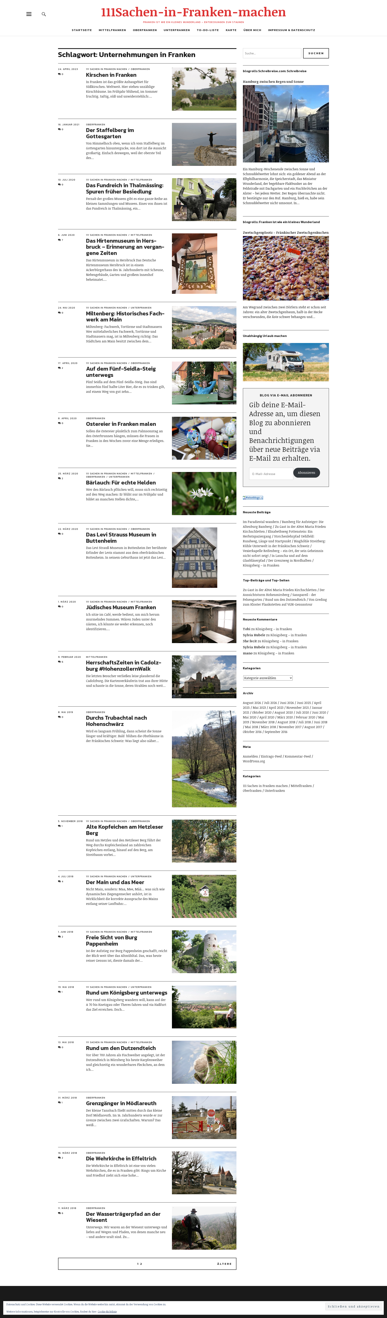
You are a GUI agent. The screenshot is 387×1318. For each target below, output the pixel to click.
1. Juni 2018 (65, 932)
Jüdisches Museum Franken (121, 607)
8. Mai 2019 (65, 712)
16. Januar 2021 (68, 124)
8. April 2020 (67, 418)
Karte (231, 30)
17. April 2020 (68, 363)
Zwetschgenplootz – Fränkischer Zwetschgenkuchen (286, 232)
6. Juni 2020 (66, 235)
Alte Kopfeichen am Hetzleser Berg (124, 829)
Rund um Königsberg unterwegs (126, 992)
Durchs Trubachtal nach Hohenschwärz (116, 720)
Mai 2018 (251, 727)
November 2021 (297, 707)
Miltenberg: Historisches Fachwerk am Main (125, 316)
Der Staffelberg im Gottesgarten (110, 133)
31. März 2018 (67, 1098)
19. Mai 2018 (66, 987)
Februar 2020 (305, 717)
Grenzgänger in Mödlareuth (121, 1103)
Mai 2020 (249, 717)
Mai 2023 (259, 707)
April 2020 (266, 717)
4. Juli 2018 (66, 876)
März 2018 (268, 727)
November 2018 (263, 722)
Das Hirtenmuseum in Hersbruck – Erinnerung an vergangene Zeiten (125, 246)
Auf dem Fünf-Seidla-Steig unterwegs (121, 371)
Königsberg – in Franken (261, 565)
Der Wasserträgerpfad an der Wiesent (123, 1217)
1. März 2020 (67, 602)
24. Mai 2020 (66, 308)
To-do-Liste (208, 30)
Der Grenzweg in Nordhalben (289, 560)
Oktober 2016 (252, 732)
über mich (252, 30)
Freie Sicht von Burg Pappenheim (111, 940)
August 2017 (313, 727)
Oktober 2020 (262, 712)
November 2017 (290, 727)
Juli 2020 (302, 712)
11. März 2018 (67, 1208)
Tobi (246, 629)
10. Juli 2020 (66, 180)
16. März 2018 (67, 1153)
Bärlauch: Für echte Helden (121, 482)
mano (248, 653)
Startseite (82, 30)
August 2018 (286, 722)
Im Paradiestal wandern (261, 522)
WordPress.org (254, 761)
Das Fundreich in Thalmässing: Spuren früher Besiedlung (124, 188)
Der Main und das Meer (115, 882)
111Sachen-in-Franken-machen (193, 11)
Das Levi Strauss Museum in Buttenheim (121, 537)
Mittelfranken (112, 30)
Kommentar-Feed (298, 756)
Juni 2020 (319, 712)
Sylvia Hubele (254, 635)
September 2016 (276, 732)
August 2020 (284, 712)
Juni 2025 (304, 703)
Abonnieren (306, 472)
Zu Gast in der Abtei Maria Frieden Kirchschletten (280, 590)
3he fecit (250, 641)
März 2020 (285, 717)
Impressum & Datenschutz (291, 30)
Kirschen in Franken (111, 75)
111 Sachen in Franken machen (106, 69)
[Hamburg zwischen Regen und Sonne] (286, 164)
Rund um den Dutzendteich (121, 1048)
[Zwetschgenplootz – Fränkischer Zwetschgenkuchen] (286, 302)
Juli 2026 (270, 703)
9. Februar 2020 (69, 657)
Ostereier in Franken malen (121, 424)
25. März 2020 (68, 473)
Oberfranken (145, 30)
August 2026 (252, 703)
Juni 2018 (320, 722)
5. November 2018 (70, 821)
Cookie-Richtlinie (107, 1311)
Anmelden (250, 756)
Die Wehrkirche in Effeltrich (121, 1158)
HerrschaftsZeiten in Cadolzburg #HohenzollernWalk (123, 665)
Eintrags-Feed (271, 756)
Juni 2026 (287, 703)
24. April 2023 (68, 69)
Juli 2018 (304, 722)
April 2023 (276, 707)
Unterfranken (177, 30)
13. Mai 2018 (66, 1042)
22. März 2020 (68, 529)
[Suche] (44, 14)
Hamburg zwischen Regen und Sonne (273, 81)
